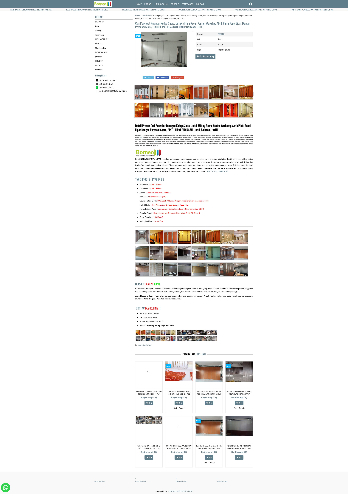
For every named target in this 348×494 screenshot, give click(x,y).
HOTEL (140, 137)
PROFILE (175, 4)
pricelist (98, 57)
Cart (97, 26)
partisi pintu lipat (145, 345)
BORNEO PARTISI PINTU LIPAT (180, 491)
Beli (150, 403)
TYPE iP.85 (223, 171)
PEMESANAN (187, 4)
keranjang (99, 35)
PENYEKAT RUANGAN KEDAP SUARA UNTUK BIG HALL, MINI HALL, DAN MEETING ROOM (179, 394)
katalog (98, 30)
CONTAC (147, 308)
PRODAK (148, 4)
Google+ (179, 77)
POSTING (147, 15)
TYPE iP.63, (213, 171)
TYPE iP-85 (158, 179)
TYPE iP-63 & (143, 179)
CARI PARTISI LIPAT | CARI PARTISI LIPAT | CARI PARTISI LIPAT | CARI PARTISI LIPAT (148, 448)
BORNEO (147, 284)
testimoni (99, 70)
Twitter (149, 77)
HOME (139, 4)
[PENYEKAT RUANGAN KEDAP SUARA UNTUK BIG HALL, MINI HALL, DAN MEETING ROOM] (178, 380)
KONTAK (200, 4)
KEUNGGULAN (161, 4)
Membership (100, 48)
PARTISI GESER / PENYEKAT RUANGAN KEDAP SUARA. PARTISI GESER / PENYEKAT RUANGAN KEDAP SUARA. (239, 394)
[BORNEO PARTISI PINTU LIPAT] (103, 6)
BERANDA (99, 22)
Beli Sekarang (205, 56)
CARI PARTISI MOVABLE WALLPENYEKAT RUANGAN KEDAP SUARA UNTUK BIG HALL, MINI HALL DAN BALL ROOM (179, 448)
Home (137, 15)
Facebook (163, 77)
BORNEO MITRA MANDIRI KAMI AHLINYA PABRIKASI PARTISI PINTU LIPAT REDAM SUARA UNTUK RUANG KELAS (149, 394)
